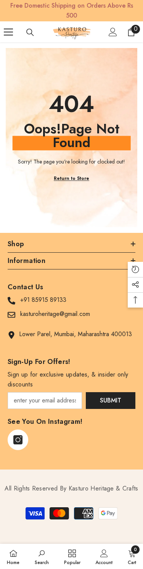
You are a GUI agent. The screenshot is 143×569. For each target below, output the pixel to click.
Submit (110, 400)
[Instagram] (18, 440)
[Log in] (113, 32)
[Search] (30, 32)
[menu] (8, 32)
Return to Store (71, 178)
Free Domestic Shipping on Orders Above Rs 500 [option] (71, 10)
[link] (42, 556)
